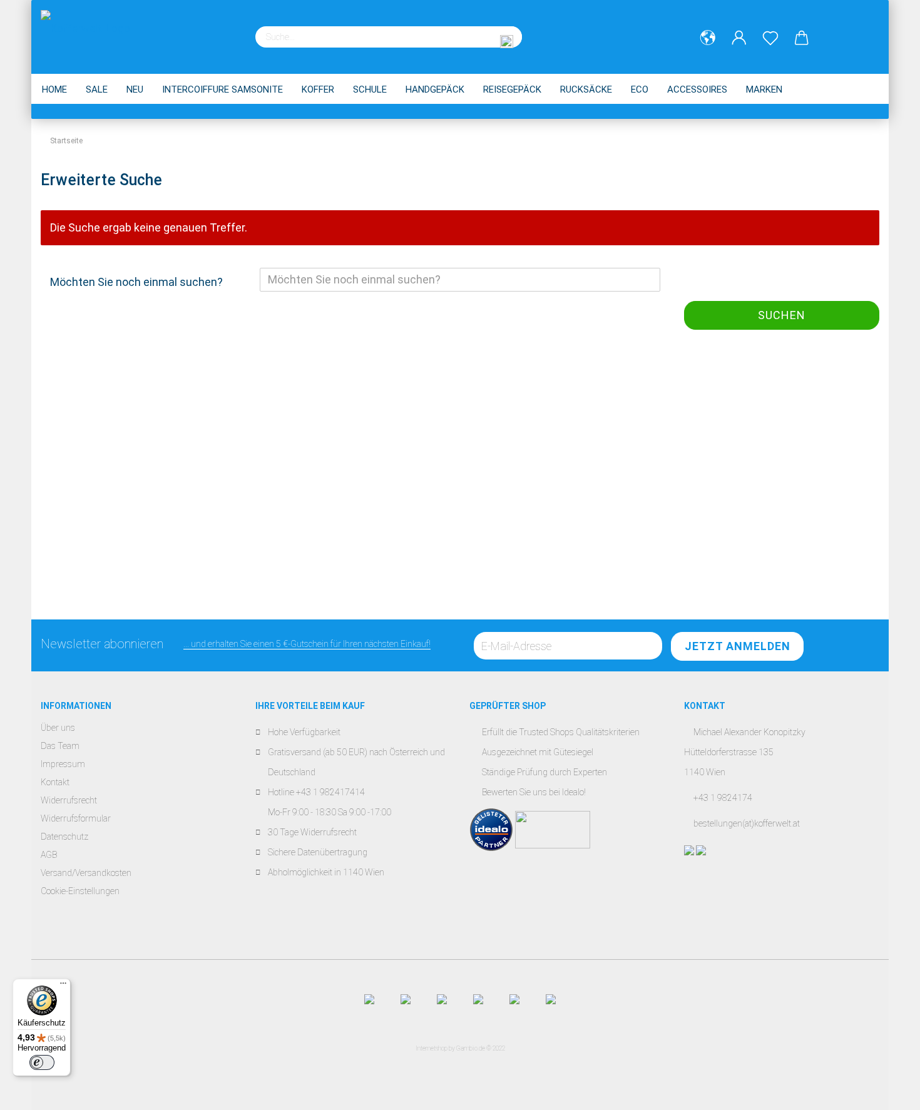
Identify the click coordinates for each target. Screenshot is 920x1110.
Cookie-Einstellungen (80, 891)
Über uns (58, 728)
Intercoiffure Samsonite (222, 89)
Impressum (63, 764)
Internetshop (431, 1048)
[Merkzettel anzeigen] (770, 38)
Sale (97, 89)
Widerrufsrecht (69, 800)
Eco (639, 89)
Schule (370, 89)
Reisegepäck (512, 89)
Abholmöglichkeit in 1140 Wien (326, 872)
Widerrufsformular (76, 818)
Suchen (781, 315)
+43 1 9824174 (722, 798)
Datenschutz (64, 837)
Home (54, 89)
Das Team (60, 746)
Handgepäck (435, 89)
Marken (764, 89)
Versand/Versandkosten (86, 873)
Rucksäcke (586, 89)
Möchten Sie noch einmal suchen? (136, 281)
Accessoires (697, 89)
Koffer (318, 89)
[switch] (41, 1062)
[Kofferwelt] (90, 31)
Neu (134, 89)
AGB (49, 855)
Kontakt (55, 782)
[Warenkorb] (801, 38)
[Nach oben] (885, 1091)
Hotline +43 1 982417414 (316, 792)
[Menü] (63, 986)
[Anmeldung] (739, 38)
